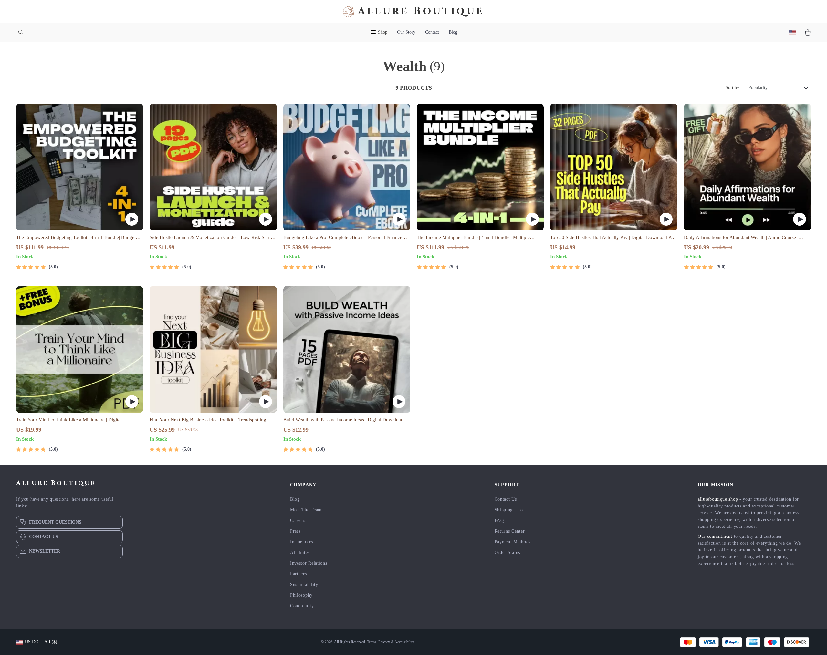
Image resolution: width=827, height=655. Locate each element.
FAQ (499, 520)
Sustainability (304, 584)
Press (295, 531)
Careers (297, 520)
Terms (371, 642)
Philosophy (301, 595)
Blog (453, 32)
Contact (432, 32)
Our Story (406, 32)
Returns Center (510, 531)
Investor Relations (308, 563)
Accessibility (404, 642)
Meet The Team (306, 509)
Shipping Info (509, 509)
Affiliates (299, 552)
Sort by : (734, 87)
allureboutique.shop (718, 499)
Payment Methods (513, 541)
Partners (298, 573)
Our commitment (715, 536)
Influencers (301, 541)
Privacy (384, 642)
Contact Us (506, 499)
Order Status (507, 552)
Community (302, 605)
